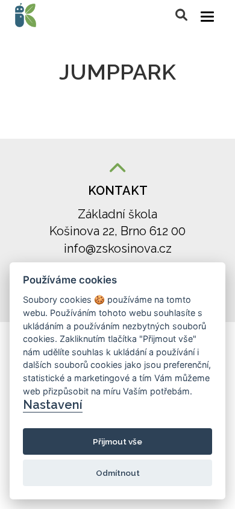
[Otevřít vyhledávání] (181, 15)
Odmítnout (118, 473)
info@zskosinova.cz (118, 248)
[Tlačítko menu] (207, 16)
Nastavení (53, 404)
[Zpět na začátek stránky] (117, 169)
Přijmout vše (117, 441)
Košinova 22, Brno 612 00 (117, 231)
